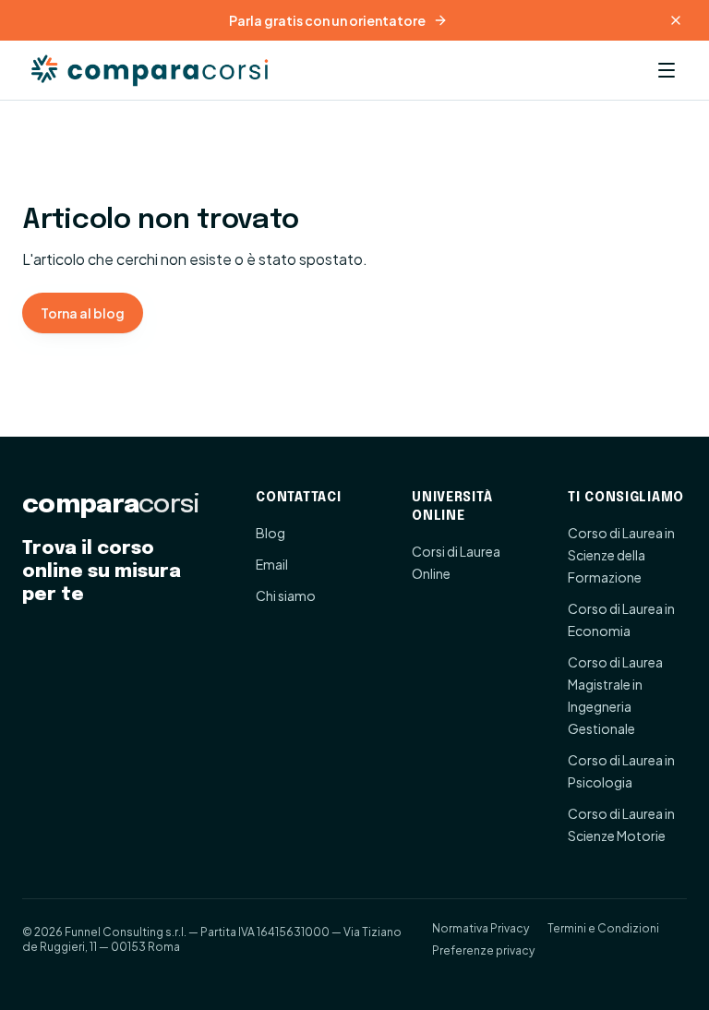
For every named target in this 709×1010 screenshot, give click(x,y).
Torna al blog (83, 313)
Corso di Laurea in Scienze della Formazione (621, 554)
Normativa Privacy (480, 928)
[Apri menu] (666, 70)
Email (272, 564)
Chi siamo (286, 595)
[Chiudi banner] (676, 20)
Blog (270, 532)
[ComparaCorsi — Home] (152, 70)
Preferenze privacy (483, 950)
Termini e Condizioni (603, 928)
